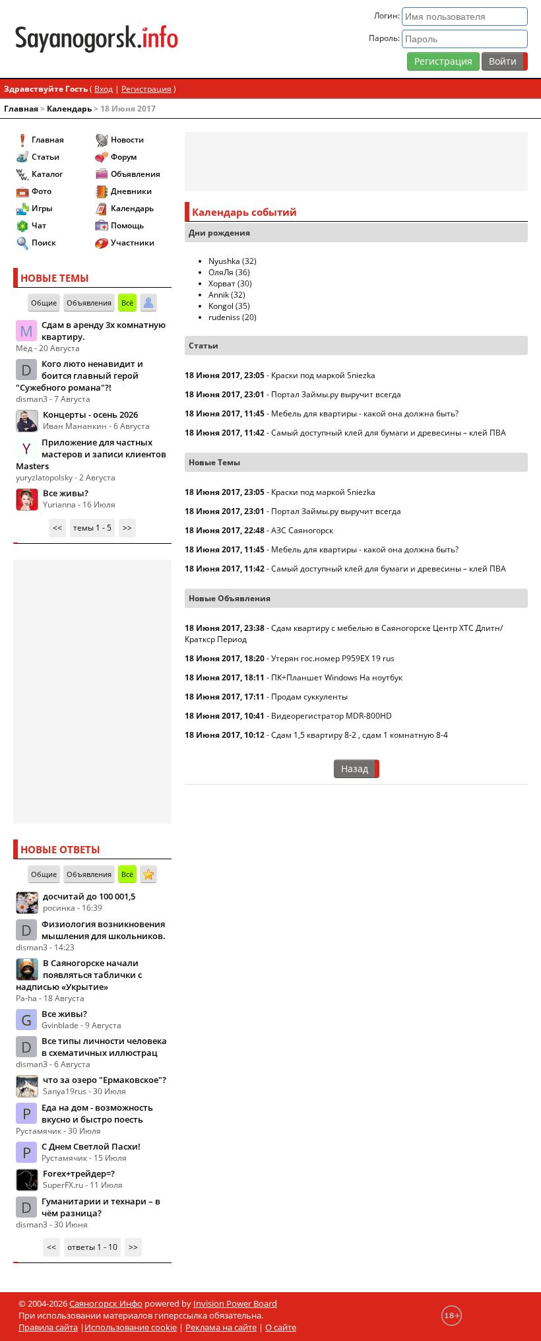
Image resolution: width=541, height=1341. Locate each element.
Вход (103, 88)
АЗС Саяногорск (302, 530)
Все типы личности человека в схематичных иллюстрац (104, 1047)
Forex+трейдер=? (79, 1173)
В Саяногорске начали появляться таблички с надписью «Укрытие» (79, 975)
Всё (127, 303)
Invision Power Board (235, 1303)
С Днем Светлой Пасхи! (91, 1146)
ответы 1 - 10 (92, 1247)
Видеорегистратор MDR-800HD (331, 715)
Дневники (131, 191)
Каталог (47, 174)
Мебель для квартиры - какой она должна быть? (365, 413)
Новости (127, 139)
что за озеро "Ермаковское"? (104, 1080)
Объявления (135, 174)
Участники (132, 242)
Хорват (222, 283)
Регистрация (443, 61)
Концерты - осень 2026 (90, 414)
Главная (21, 108)
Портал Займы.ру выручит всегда (336, 394)
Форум (124, 156)
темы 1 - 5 (92, 527)
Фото (41, 191)
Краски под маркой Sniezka (323, 375)
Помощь (127, 225)
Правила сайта (48, 1327)
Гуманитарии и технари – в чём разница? (101, 1207)
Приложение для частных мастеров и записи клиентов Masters (91, 454)
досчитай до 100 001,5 (89, 896)
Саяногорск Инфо (106, 1303)
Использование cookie (130, 1327)
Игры (42, 208)
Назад (354, 768)
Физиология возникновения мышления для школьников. (104, 930)
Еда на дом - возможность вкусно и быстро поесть (97, 1113)
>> (127, 527)
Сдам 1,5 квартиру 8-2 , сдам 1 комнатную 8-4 (359, 734)
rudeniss (224, 317)
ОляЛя (221, 272)
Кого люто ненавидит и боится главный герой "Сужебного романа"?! (79, 375)
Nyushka (224, 261)
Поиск (44, 242)
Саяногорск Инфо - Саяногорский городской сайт (96, 39)
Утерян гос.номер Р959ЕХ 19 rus (333, 658)
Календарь (69, 108)
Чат (39, 225)
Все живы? (65, 493)
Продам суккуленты (309, 696)
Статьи (45, 156)
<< (57, 527)
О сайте (280, 1327)
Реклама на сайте (221, 1327)
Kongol (221, 305)
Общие (44, 303)
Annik (218, 294)
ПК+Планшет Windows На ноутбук (336, 677)
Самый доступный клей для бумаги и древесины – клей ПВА (388, 432)
